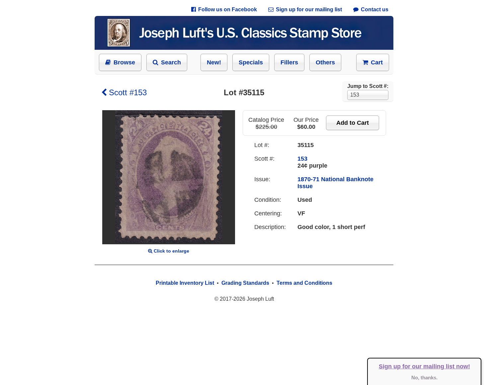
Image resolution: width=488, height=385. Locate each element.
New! (214, 62)
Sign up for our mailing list (309, 9)
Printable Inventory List (185, 283)
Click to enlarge (171, 251)
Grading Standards (245, 283)
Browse (124, 62)
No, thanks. (424, 377)
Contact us (374, 9)
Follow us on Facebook (227, 9)
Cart (377, 62)
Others (325, 62)
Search (171, 62)
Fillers (289, 62)
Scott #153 (128, 92)
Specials (251, 62)
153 (302, 158)
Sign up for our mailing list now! (424, 366)
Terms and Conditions (304, 283)
